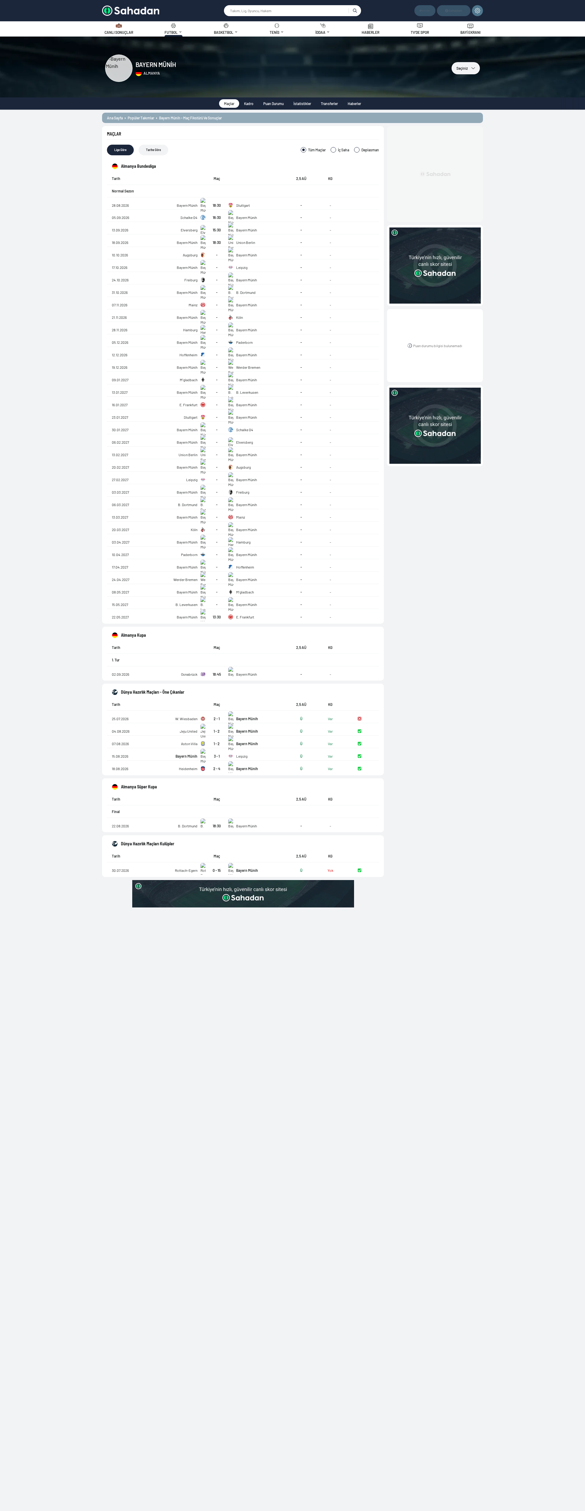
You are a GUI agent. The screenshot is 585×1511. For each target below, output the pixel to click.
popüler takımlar (141, 118)
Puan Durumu (273, 103)
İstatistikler (302, 103)
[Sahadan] (162, 10)
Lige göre (120, 150)
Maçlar (229, 103)
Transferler (329, 103)
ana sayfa (115, 118)
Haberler (354, 103)
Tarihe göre (153, 150)
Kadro (249, 103)
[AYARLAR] (477, 10)
